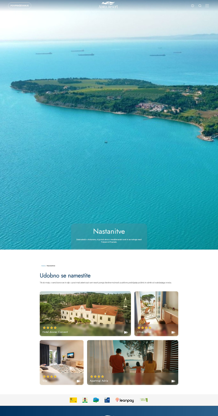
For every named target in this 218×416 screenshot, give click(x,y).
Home (43, 266)
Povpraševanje (20, 5)
